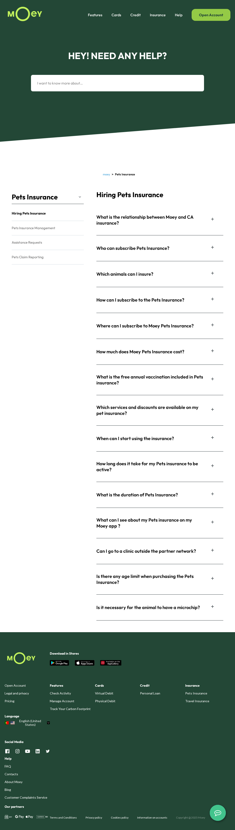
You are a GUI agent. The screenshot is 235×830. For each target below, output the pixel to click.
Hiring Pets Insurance (29, 213)
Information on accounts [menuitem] (152, 817)
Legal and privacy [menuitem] (17, 693)
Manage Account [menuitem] (62, 701)
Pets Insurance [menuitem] (196, 693)
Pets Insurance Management (33, 228)
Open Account (211, 15)
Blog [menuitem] (8, 790)
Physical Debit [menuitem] (105, 701)
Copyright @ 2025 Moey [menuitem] (190, 817)
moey (106, 174)
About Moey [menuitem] (13, 782)
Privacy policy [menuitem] (94, 817)
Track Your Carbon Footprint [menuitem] (70, 709)
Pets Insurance (35, 197)
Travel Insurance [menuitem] (197, 701)
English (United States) (30, 723)
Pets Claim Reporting (28, 257)
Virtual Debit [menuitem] (104, 693)
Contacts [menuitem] (11, 774)
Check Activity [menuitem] (60, 693)
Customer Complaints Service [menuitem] (26, 797)
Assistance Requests (27, 242)
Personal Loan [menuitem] (150, 693)
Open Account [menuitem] (15, 685)
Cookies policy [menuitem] (120, 817)
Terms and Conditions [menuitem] (63, 817)
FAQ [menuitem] (8, 766)
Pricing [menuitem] (9, 701)
